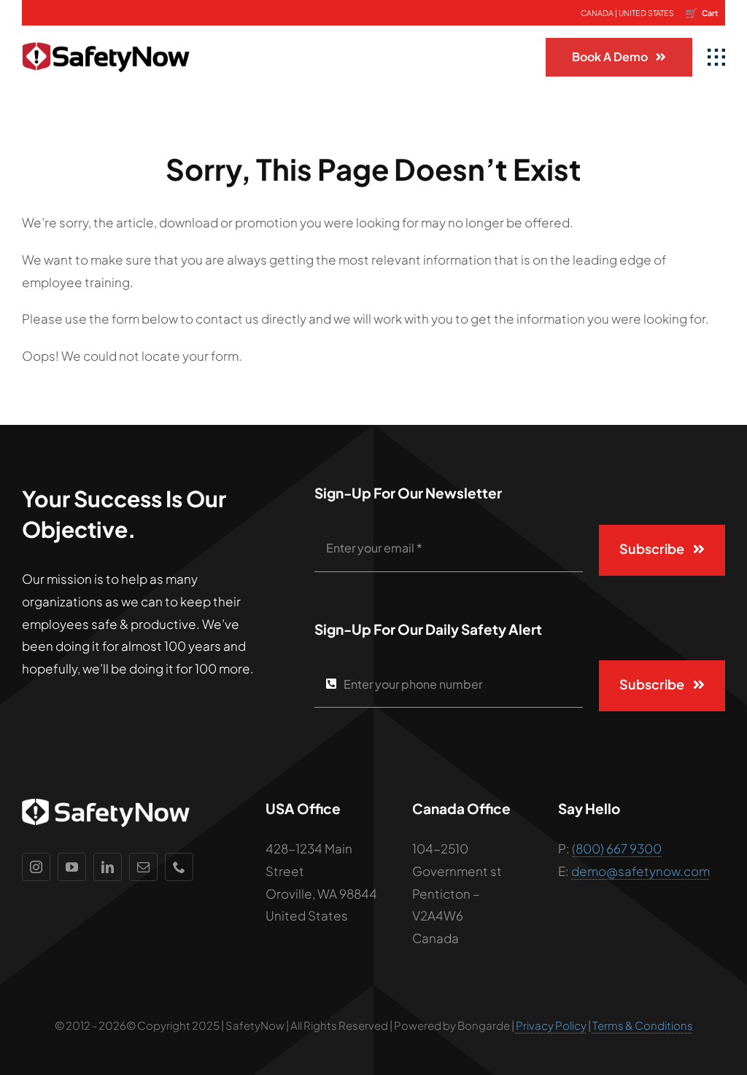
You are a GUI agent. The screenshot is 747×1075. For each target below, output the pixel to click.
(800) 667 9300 (617, 848)
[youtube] (72, 867)
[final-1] (106, 31)
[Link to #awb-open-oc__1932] (716, 57)
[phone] (179, 867)
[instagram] (36, 867)
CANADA (597, 12)
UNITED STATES (646, 12)
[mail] (143, 867)
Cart (701, 12)
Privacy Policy (551, 1025)
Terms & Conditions (642, 1025)
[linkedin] (107, 867)
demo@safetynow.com (640, 871)
